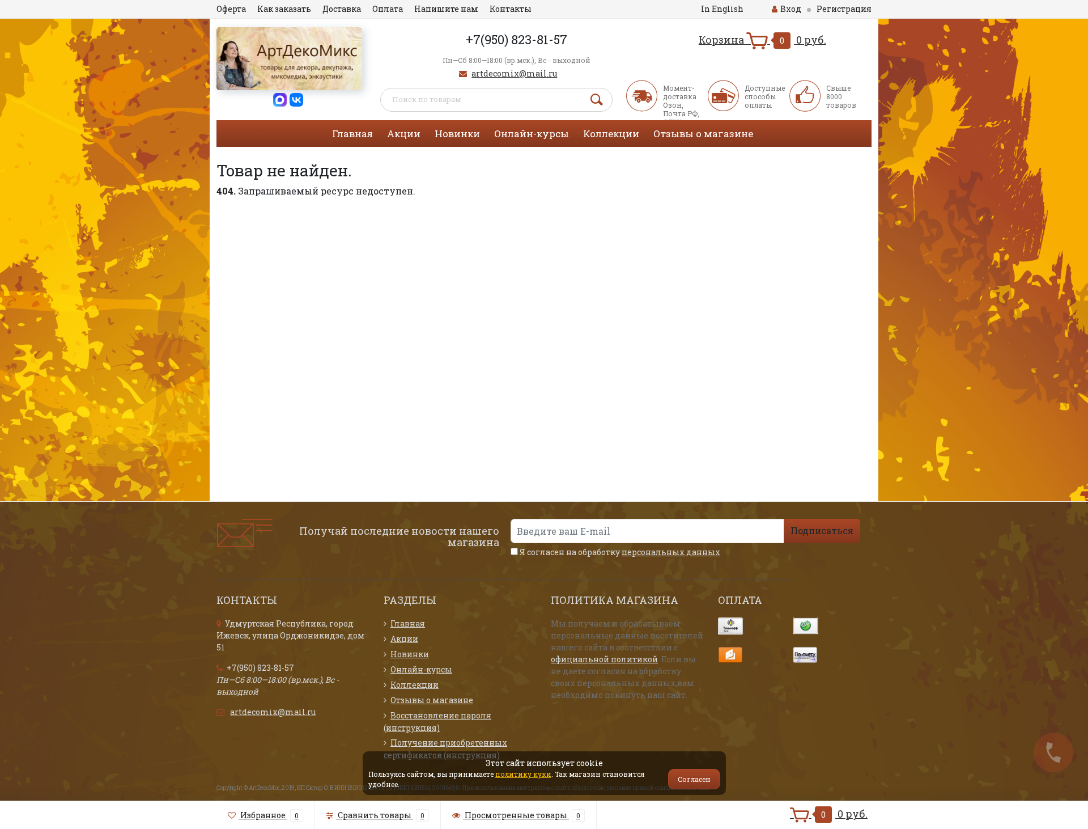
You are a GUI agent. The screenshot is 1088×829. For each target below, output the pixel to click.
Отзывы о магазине (703, 133)
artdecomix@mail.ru (514, 73)
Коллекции (611, 133)
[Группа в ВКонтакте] (296, 99)
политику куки (523, 774)
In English (722, 8)
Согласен (694, 779)
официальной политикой (604, 659)
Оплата (387, 8)
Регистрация (844, 8)
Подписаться (821, 530)
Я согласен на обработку (619, 552)
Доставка (341, 8)
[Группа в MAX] (280, 99)
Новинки (457, 133)
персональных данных (671, 552)
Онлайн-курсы (531, 133)
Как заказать (284, 8)
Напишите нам (446, 8)
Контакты (511, 8)
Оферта (231, 8)
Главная (352, 133)
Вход (790, 8)
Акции (403, 133)
